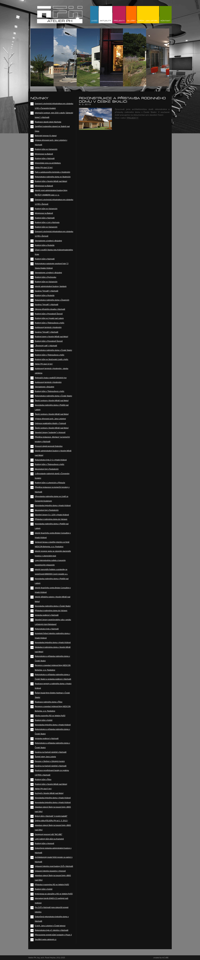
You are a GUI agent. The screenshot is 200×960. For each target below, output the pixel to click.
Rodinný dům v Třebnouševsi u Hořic (49, 323)
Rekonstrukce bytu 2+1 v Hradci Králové (51, 460)
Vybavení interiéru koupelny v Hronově (50, 871)
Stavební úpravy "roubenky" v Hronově (50, 432)
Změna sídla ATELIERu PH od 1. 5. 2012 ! (51, 821)
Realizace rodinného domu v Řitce (48, 702)
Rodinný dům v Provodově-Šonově (49, 314)
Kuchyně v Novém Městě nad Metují (49, 793)
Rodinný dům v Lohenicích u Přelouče (50, 483)
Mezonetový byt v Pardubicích (47, 469)
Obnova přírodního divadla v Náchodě (50, 309)
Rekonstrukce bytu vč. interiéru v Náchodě (51, 930)
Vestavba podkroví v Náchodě (47, 615)
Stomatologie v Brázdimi (44, 387)
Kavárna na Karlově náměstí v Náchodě (50, 752)
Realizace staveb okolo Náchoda (48, 122)
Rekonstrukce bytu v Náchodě (47, 629)
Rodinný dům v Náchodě (45, 158)
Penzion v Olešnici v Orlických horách (50, 761)
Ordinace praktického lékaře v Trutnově (50, 423)
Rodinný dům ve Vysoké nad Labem (49, 318)
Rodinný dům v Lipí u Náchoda (47, 222)
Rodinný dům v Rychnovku (45, 277)
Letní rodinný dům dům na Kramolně (49, 839)
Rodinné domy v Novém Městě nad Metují (51, 337)
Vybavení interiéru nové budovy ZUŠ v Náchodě (54, 866)
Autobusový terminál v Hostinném (48, 327)
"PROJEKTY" (132, 118)
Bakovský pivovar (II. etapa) (46, 136)
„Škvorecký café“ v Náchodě (46, 346)
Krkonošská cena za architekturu (48, 163)
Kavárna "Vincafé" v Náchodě (46, 291)
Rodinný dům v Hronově (44, 843)
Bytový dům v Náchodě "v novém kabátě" (51, 816)
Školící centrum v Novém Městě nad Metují (52, 401)
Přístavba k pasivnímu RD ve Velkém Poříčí (52, 885)
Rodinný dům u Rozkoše (44, 245)
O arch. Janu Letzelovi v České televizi (50, 926)
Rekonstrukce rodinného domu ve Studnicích (53, 177)
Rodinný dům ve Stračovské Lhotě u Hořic (51, 359)
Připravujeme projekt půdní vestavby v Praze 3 (53, 935)
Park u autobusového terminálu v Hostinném (52, 172)
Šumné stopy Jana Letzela (45, 757)
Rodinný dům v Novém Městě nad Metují (51, 181)
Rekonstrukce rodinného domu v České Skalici (53, 350)
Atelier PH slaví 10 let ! (44, 364)
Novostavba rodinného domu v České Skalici (53, 606)
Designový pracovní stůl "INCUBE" (48, 834)
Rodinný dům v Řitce (43, 780)
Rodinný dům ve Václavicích (46, 149)
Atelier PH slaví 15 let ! (44, 168)
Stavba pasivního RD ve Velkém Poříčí (50, 716)
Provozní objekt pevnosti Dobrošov (49, 446)
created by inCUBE (161, 958)
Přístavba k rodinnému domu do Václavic (51, 519)
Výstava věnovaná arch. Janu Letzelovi (50, 419)
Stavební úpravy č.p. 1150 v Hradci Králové (52, 515)
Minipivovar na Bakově (44, 154)
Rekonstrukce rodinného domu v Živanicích (52, 300)
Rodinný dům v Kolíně (43, 720)
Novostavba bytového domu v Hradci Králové (53, 506)
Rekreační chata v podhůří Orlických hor (51, 378)
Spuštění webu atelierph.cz (45, 939)
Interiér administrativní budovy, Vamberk (50, 286)
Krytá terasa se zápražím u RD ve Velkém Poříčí (54, 894)
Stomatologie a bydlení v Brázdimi (48, 241)
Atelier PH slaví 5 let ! (43, 789)
